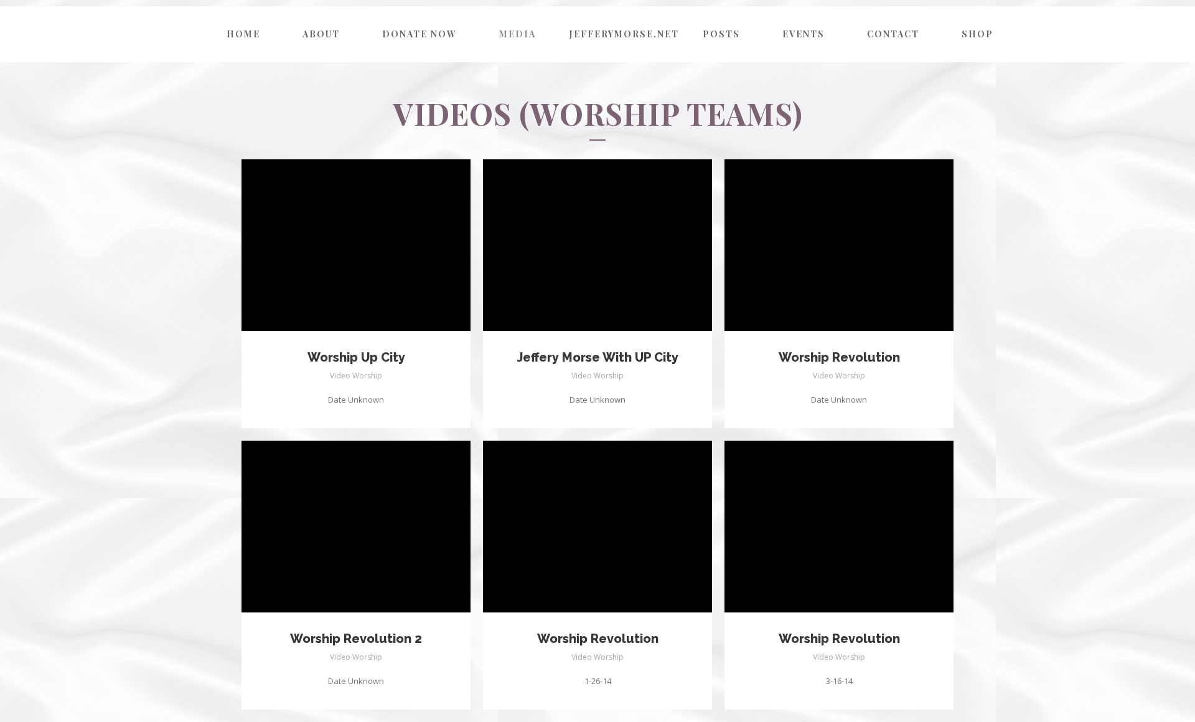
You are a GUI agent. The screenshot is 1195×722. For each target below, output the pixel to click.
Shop (977, 34)
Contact (893, 34)
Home (243, 34)
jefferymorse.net (622, 34)
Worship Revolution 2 (356, 638)
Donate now (419, 34)
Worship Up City (356, 357)
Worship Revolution (839, 357)
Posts (721, 34)
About (321, 34)
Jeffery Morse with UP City (597, 357)
